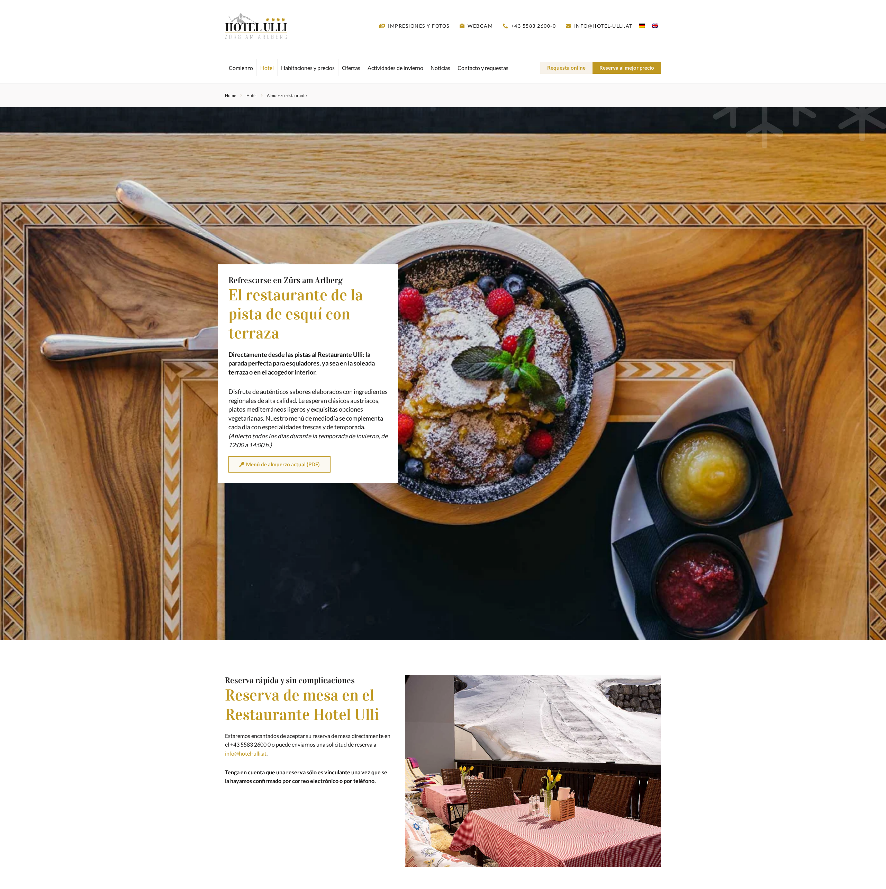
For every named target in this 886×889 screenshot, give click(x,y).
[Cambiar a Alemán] (642, 25)
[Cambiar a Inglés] (653, 25)
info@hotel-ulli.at (245, 753)
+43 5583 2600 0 (250, 744)
